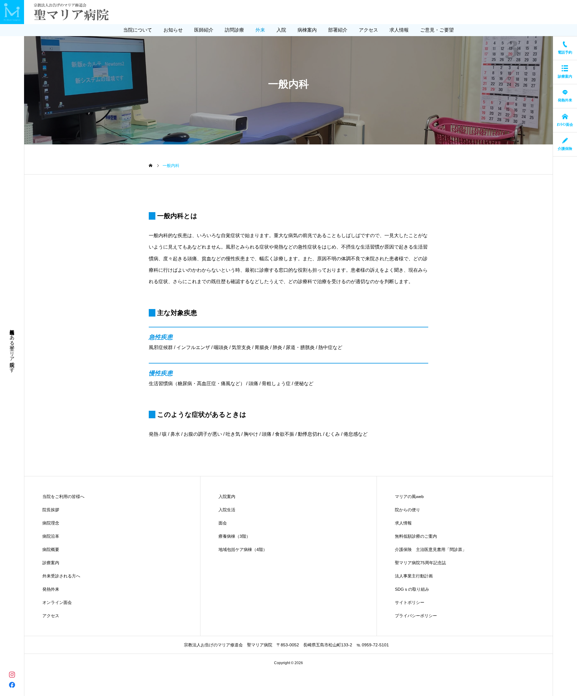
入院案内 (226, 496)
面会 (222, 523)
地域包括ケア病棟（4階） (242, 549)
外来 (260, 29)
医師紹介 (203, 29)
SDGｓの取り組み (412, 589)
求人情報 (399, 29)
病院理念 (50, 523)
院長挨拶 (50, 510)
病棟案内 (307, 29)
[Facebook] (12, 684)
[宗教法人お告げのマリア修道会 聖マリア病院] (59, 12)
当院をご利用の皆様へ (63, 496)
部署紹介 (337, 29)
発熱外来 (50, 589)
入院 (281, 29)
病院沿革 (50, 536)
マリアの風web (409, 496)
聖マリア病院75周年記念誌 (420, 563)
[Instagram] (12, 674)
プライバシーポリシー (416, 616)
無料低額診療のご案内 (416, 536)
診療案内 (50, 563)
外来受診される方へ (61, 576)
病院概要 (50, 549)
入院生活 (226, 510)
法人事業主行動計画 (414, 576)
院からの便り (407, 510)
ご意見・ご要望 (437, 29)
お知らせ (173, 29)
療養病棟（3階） (234, 536)
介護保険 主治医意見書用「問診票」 (430, 549)
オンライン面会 (57, 602)
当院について (137, 29)
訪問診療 (234, 29)
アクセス (368, 29)
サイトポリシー (409, 602)
